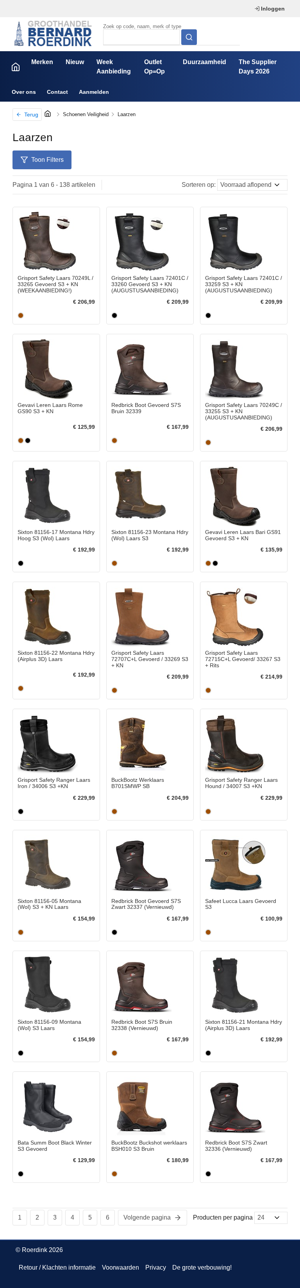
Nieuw (75, 62)
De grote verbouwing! (202, 1267)
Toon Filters (47, 159)
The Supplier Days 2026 (258, 67)
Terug (31, 114)
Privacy (155, 1267)
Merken (42, 62)
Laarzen (127, 114)
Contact (57, 92)
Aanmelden (94, 92)
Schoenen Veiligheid (86, 114)
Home (15, 66)
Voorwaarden (120, 1267)
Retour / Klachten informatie (57, 1267)
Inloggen (273, 8)
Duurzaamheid (204, 62)
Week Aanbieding (113, 67)
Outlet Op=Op (154, 67)
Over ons (24, 92)
